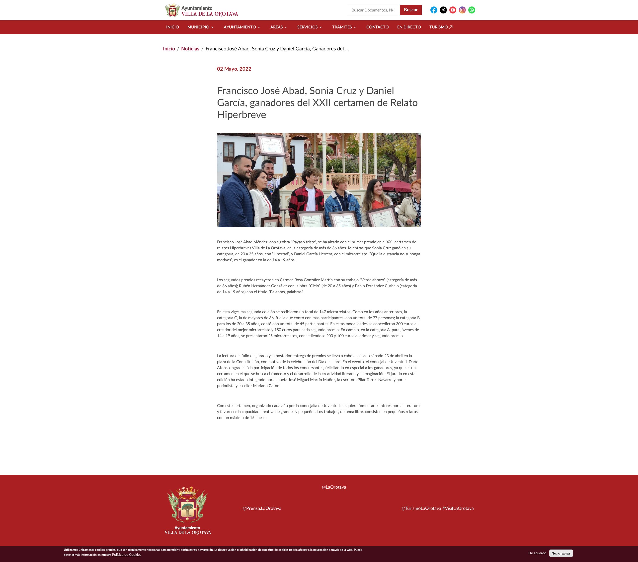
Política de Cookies (126, 555)
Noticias (190, 48)
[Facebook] (433, 9)
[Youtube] (452, 9)
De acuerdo (537, 553)
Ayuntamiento (240, 27)
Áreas (276, 27)
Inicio (172, 27)
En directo (409, 27)
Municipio (198, 27)
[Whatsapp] (471, 9)
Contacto (377, 27)
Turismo (438, 27)
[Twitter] (443, 9)
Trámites (342, 27)
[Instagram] (462, 9)
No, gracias (561, 553)
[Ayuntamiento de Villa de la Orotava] (187, 513)
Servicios (307, 27)
